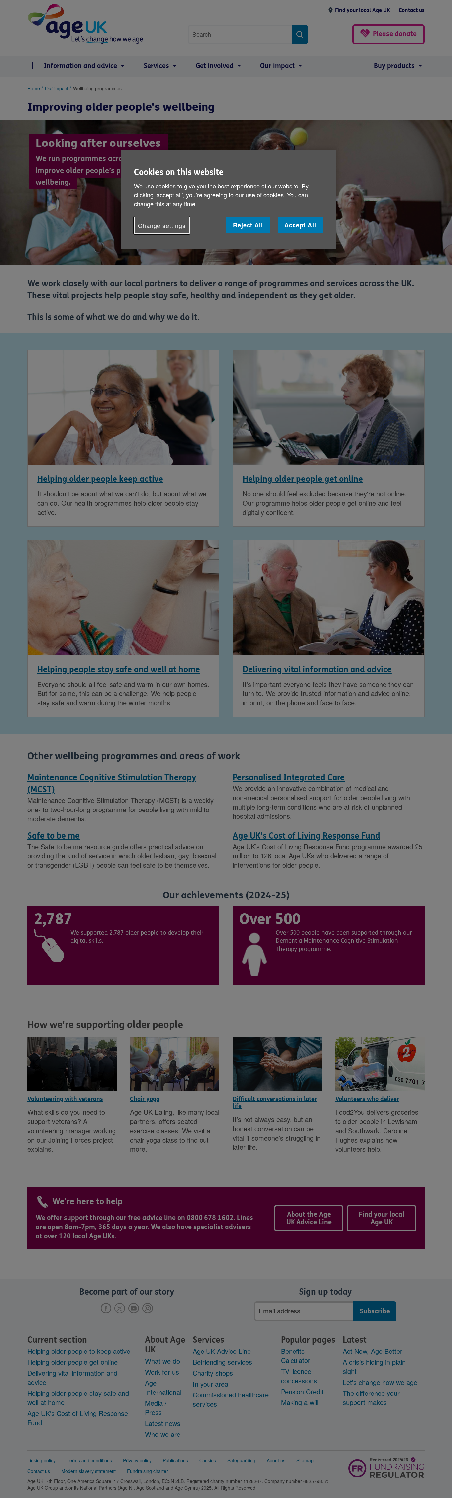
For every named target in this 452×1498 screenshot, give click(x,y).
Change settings (162, 225)
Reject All (248, 225)
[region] (228, 199)
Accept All (300, 225)
